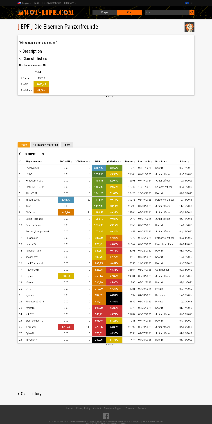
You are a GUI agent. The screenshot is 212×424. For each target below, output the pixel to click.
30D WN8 (65, 161)
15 (20, 257)
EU (191, 3)
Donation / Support (113, 408)
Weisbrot (30, 307)
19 (20, 282)
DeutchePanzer (34, 225)
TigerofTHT (32, 276)
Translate (130, 408)
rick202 (30, 314)
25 (20, 320)
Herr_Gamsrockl (34, 180)
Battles (129, 161)
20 (20, 288)
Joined (183, 161)
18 (20, 276)
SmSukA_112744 (35, 187)
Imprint (69, 408)
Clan (129, 12)
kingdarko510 (33, 199)
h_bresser (31, 327)
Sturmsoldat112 (34, 320)
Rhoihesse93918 (35, 301)
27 (20, 333)
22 (20, 301)
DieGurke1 (31, 212)
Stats (24, 145)
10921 (29, 174)
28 (20, 339)
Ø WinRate (113, 161)
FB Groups (69, 3)
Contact (97, 408)
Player (104, 12)
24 (20, 314)
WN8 (97, 161)
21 (20, 295)
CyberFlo (30, 333)
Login (36, 3)
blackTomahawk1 (35, 263)
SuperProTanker (34, 218)
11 (20, 231)
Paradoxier (32, 237)
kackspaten (32, 257)
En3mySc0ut (32, 167)
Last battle (144, 161)
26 (20, 327)
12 (20, 237)
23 (20, 307)
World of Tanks (96, 422)
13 (20, 244)
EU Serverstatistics (51, 3)
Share (66, 145)
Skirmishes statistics (45, 145)
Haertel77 (31, 244)
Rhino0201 (31, 193)
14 (20, 250)
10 (20, 225)
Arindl (29, 206)
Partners (142, 408)
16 (20, 263)
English (25, 3)
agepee (30, 295)
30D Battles (81, 161)
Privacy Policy (83, 408)
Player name (33, 161)
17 (20, 269)
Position (160, 161)
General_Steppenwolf (37, 231)
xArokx (29, 282)
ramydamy (31, 339)
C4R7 (29, 288)
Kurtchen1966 (33, 250)
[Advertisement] (106, 119)
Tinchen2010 (33, 269)
